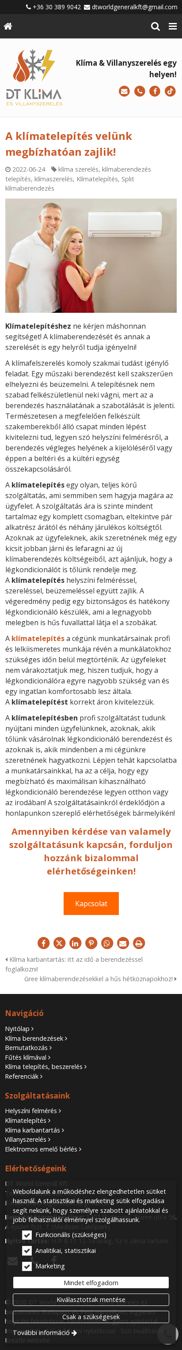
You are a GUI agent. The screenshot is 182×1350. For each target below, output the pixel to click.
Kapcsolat (91, 903)
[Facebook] (154, 91)
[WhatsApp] (107, 943)
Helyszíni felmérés (31, 1110)
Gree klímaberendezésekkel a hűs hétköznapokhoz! (99, 979)
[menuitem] (8, 26)
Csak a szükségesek (91, 1316)
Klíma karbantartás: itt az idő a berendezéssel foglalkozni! (74, 964)
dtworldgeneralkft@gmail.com (135, 7)
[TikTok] (170, 91)
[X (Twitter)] (59, 943)
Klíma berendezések (34, 1038)
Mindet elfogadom (91, 1283)
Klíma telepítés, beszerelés (44, 1066)
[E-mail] (124, 91)
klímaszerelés (53, 179)
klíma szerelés (78, 169)
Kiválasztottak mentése (91, 1299)
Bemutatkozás (26, 1047)
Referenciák (21, 1076)
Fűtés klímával (25, 1057)
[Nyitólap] (8, 26)
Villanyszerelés (25, 1139)
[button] (172, 26)
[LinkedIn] (75, 943)
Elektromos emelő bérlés (41, 1149)
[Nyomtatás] (139, 943)
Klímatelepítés (97, 179)
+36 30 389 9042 (57, 7)
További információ (41, 1332)
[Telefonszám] (139, 91)
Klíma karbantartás (32, 1130)
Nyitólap (17, 1028)
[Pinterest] (91, 943)
